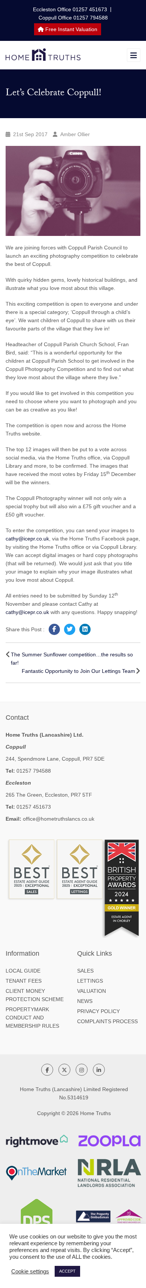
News (84, 1001)
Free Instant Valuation (70, 29)
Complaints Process (107, 1021)
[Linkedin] (85, 629)
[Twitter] (69, 629)
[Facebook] (54, 629)
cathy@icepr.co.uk (27, 539)
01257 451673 (33, 807)
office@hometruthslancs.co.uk (58, 819)
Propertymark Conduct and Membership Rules (32, 1017)
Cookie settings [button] (30, 1271)
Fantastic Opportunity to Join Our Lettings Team (78, 671)
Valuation (91, 991)
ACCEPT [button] (67, 1271)
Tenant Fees (24, 981)
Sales (85, 971)
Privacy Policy (98, 1011)
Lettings (90, 981)
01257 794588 (33, 771)
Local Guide (23, 971)
